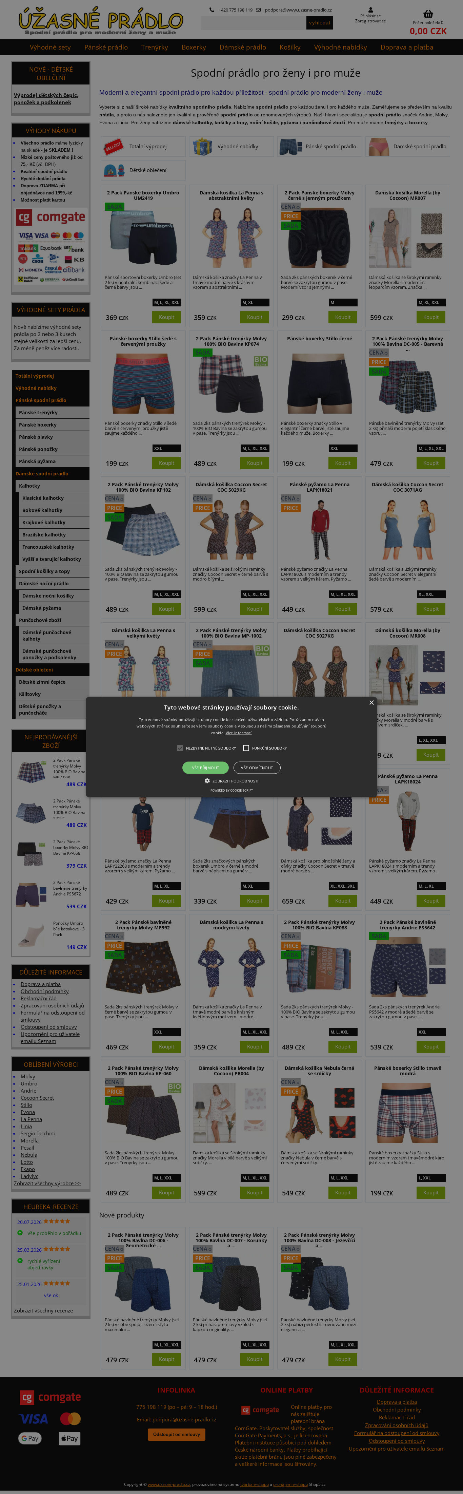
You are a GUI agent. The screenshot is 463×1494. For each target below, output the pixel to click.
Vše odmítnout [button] (257, 767)
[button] (231, 747)
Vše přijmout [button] (205, 767)
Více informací (239, 732)
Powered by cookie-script (231, 790)
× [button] (371, 702)
